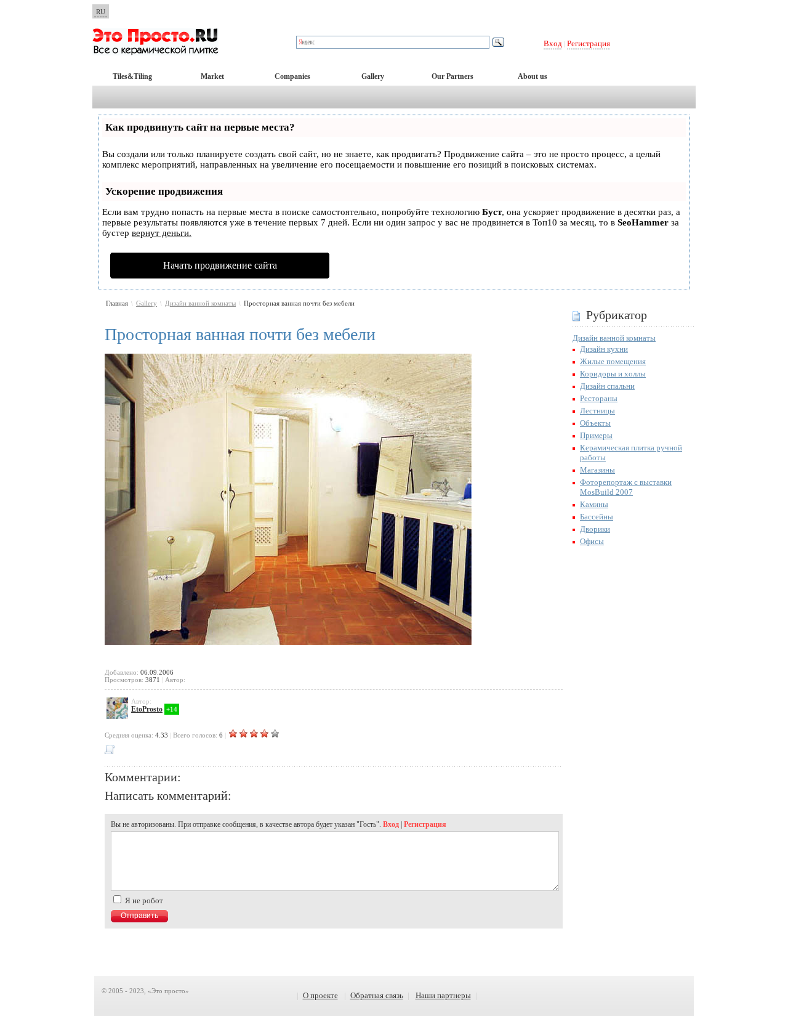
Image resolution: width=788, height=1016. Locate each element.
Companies (292, 76)
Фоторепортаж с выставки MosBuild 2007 (626, 487)
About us (532, 76)
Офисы (592, 541)
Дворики (595, 529)
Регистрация (588, 43)
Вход (553, 43)
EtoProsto (147, 709)
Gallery (372, 76)
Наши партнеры (443, 995)
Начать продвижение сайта (220, 265)
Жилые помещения (613, 361)
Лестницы (597, 410)
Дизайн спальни (607, 386)
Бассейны (596, 516)
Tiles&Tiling (132, 76)
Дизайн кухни (604, 349)
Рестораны (598, 398)
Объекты (595, 423)
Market (212, 76)
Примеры (596, 435)
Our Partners (452, 76)
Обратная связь (376, 995)
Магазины (597, 469)
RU (100, 11)
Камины (594, 504)
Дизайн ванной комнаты (200, 303)
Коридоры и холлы (613, 373)
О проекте (320, 995)
